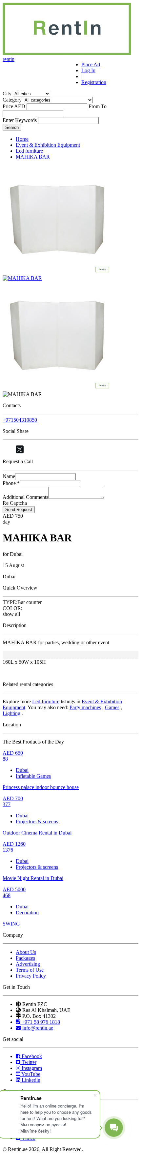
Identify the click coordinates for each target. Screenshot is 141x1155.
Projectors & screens (37, 821)
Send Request (18, 509)
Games (112, 707)
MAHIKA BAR (33, 157)
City (7, 93)
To (104, 106)
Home (22, 139)
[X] (20, 449)
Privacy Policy (31, 976)
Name (9, 476)
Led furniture (29, 151)
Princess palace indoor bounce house (41, 787)
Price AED (14, 106)
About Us (26, 952)
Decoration (27, 912)
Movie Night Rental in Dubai (33, 878)
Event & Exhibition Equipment (48, 145)
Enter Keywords (20, 120)
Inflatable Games (33, 776)
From (94, 106)
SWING (11, 924)
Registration (93, 82)
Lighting (11, 713)
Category (12, 100)
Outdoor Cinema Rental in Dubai (37, 833)
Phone (11, 483)
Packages (25, 958)
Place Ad (90, 64)
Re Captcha (15, 503)
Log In (88, 70)
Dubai (22, 770)
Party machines (85, 707)
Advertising (28, 964)
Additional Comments (25, 497)
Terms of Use (30, 970)
